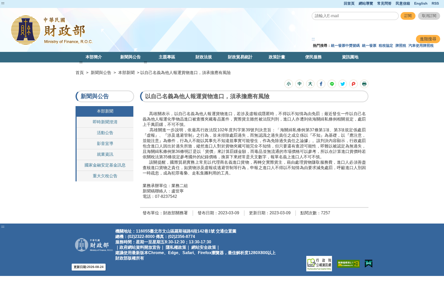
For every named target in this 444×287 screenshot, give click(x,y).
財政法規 (204, 57)
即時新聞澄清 (105, 122)
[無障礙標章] (348, 264)
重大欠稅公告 (105, 176)
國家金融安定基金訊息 (105, 165)
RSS (435, 3)
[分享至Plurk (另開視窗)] (353, 84)
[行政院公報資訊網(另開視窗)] (319, 263)
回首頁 (349, 3)
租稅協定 (386, 45)
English (421, 3)
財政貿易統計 (240, 57)
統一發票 (369, 45)
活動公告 (105, 133)
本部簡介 (94, 57)
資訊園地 (350, 57)
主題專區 (167, 57)
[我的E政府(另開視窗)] (368, 264)
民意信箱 (403, 3)
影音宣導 (105, 143)
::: (2, 3)
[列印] (364, 84)
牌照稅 (400, 45)
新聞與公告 (130, 57)
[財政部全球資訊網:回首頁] (91, 30)
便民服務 (313, 57)
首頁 (80, 72)
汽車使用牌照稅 (421, 45)
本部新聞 (126, 72)
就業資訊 (105, 154)
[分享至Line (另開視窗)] (332, 84)
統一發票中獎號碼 (345, 45)
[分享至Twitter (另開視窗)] (342, 84)
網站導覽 (366, 3)
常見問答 (384, 3)
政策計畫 (277, 57)
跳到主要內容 (13, 3)
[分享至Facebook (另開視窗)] (321, 84)
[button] (288, 84)
